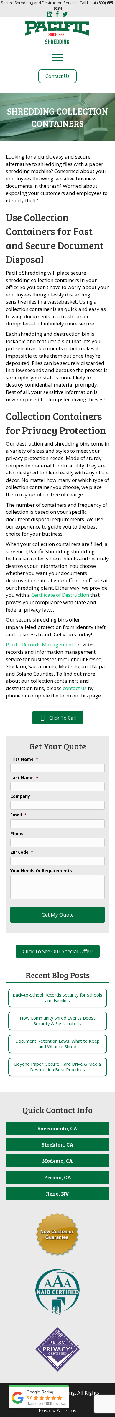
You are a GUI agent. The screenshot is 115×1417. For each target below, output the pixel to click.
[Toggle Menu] (57, 57)
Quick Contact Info (57, 1110)
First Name (24, 759)
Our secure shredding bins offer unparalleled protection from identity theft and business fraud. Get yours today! (56, 626)
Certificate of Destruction (60, 594)
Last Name (24, 778)
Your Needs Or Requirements (41, 871)
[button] (57, 717)
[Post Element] (57, 998)
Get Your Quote (57, 746)
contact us (75, 688)
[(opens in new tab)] (57, 1291)
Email (18, 815)
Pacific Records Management (39, 644)
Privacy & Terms (57, 1410)
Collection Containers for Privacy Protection (56, 423)
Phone (17, 833)
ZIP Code (21, 852)
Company (20, 796)
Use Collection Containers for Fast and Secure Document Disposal (55, 238)
